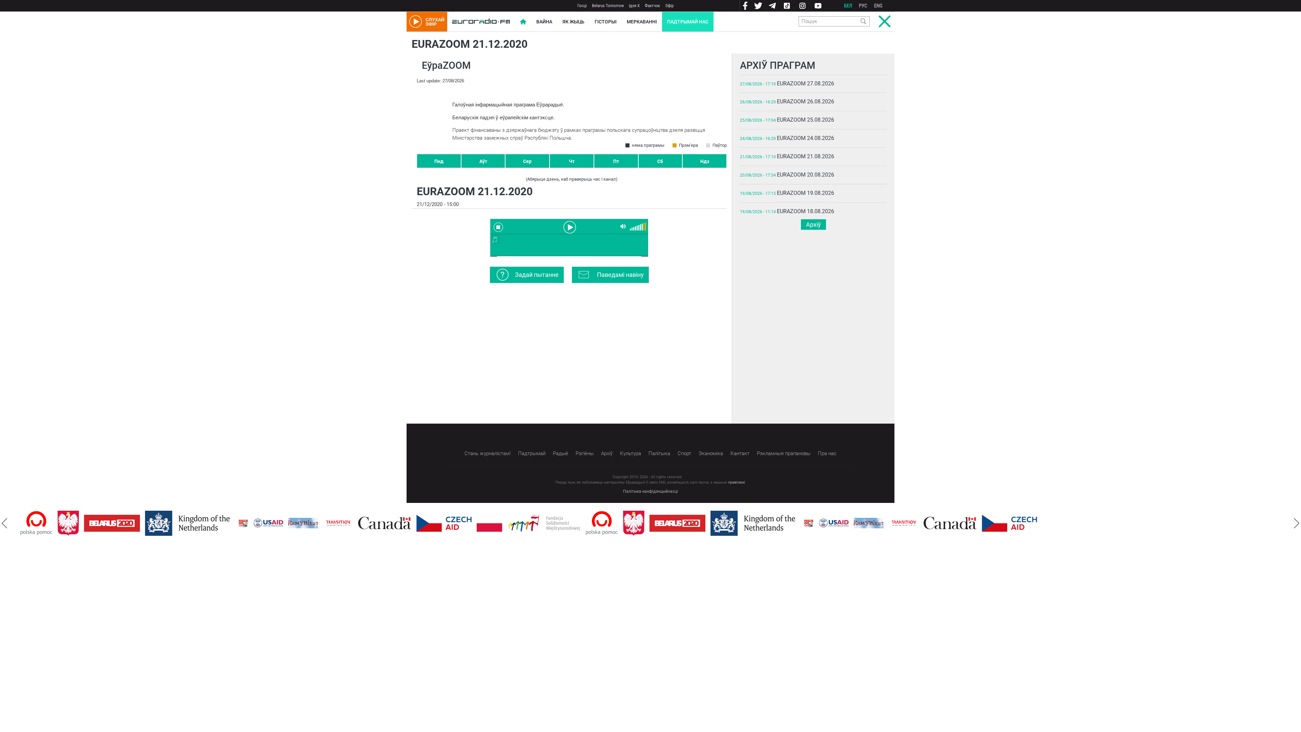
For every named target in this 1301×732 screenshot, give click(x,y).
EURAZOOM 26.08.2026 (805, 101)
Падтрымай (531, 453)
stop (498, 227)
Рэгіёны (585, 453)
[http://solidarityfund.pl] (544, 523)
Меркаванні (642, 21)
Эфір (669, 5)
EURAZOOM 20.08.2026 (805, 174)
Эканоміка (711, 453)
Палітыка (659, 453)
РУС (863, 6)
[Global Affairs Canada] (384, 523)
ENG (878, 6)
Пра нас (827, 453)
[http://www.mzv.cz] (338, 523)
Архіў (813, 224)
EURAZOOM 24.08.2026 (805, 138)
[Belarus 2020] (112, 523)
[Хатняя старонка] (481, 22)
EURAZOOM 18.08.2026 (805, 211)
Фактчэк (652, 5)
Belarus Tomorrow (608, 5)
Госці (582, 5)
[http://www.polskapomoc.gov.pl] (36, 523)
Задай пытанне (537, 274)
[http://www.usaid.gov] (268, 523)
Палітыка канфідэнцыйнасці (650, 491)
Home (523, 21)
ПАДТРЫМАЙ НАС (687, 21)
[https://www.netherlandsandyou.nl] (189, 523)
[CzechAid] (444, 523)
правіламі (736, 482)
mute (623, 226)
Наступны (1296, 523)
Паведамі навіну (620, 274)
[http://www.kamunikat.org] (303, 523)
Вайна (544, 21)
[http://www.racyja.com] (243, 523)
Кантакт (739, 453)
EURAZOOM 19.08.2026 (805, 193)
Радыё (560, 453)
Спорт (684, 453)
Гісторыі (606, 21)
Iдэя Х (634, 5)
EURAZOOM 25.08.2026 (805, 120)
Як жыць (573, 21)
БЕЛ (848, 6)
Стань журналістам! (487, 453)
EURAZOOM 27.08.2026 (805, 83)
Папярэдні (4, 523)
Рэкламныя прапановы (783, 453)
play (569, 226)
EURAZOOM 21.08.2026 (805, 156)
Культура (630, 453)
